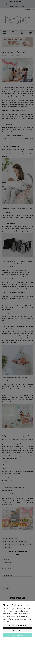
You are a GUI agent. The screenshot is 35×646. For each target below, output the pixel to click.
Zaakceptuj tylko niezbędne (17, 625)
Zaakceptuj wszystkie (17, 635)
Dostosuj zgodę (18, 630)
